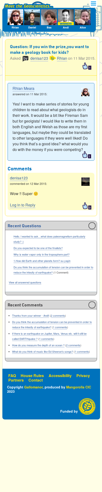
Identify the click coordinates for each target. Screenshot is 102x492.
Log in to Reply (22, 205)
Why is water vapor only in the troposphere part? (42, 254)
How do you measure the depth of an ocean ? (38, 345)
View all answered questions (25, 282)
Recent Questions (24, 226)
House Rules (32, 375)
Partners (16, 380)
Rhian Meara (23, 88)
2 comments (58, 315)
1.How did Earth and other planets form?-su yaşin (42, 261)
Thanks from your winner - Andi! (30, 315)
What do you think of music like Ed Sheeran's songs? (42, 351)
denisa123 (39, 58)
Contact (35, 380)
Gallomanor (33, 387)
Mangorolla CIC (78, 387)
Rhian (62, 58)
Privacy (83, 375)
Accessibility (60, 375)
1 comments (60, 327)
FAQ (12, 375)
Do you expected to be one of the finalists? (38, 248)
